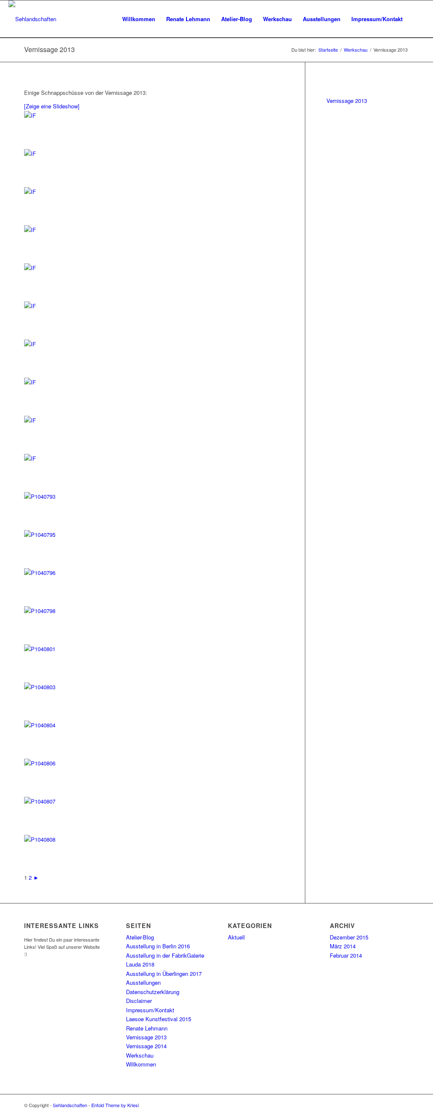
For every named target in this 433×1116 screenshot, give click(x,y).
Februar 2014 (346, 955)
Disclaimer (139, 1001)
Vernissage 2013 (49, 49)
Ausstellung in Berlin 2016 (158, 946)
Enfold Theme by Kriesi (115, 1105)
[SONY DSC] (49, 115)
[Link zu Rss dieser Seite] (402, 1105)
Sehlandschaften (70, 1105)
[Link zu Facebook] (390, 1105)
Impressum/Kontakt (150, 1010)
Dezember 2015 (349, 937)
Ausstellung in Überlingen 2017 (164, 974)
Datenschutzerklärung (152, 992)
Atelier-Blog (140, 937)
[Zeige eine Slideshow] (51, 106)
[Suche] (416, 19)
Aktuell (236, 937)
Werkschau (139, 1055)
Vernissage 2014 (146, 1046)
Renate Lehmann (146, 1028)
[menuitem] (139, 19)
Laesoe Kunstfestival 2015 (158, 1019)
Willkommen (141, 1064)
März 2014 (343, 946)
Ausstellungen (143, 982)
